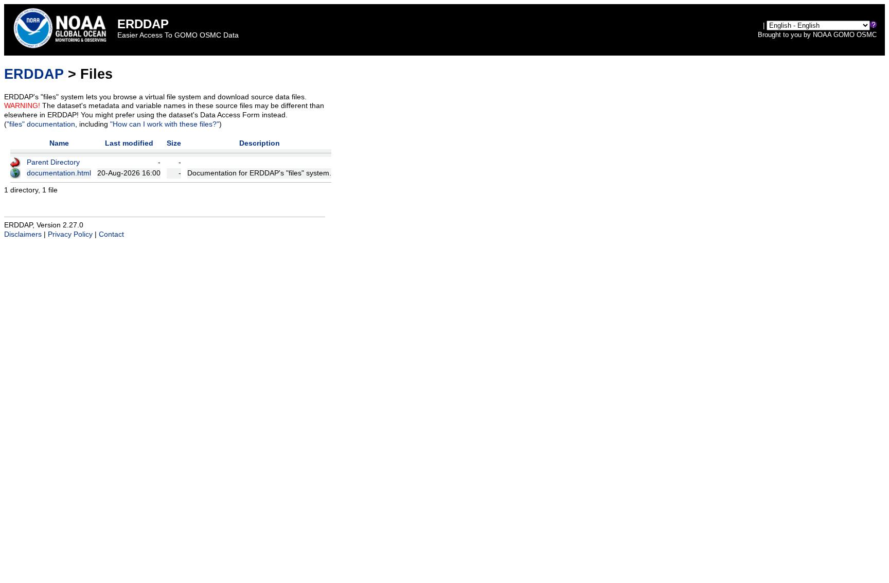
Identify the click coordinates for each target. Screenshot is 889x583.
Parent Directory (53, 162)
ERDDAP (34, 74)
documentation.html (59, 173)
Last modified (129, 143)
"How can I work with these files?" (164, 124)
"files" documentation (41, 124)
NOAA (822, 35)
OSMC (867, 35)
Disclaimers (23, 234)
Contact (111, 234)
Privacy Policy (70, 234)
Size (174, 143)
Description (259, 143)
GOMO (844, 35)
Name (59, 143)
